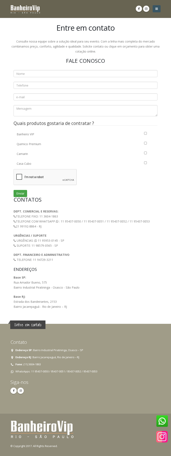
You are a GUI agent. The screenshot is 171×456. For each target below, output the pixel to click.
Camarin (22, 154)
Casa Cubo (24, 164)
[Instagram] (146, 9)
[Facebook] (139, 9)
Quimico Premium (29, 144)
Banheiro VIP (25, 134)
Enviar (20, 193)
